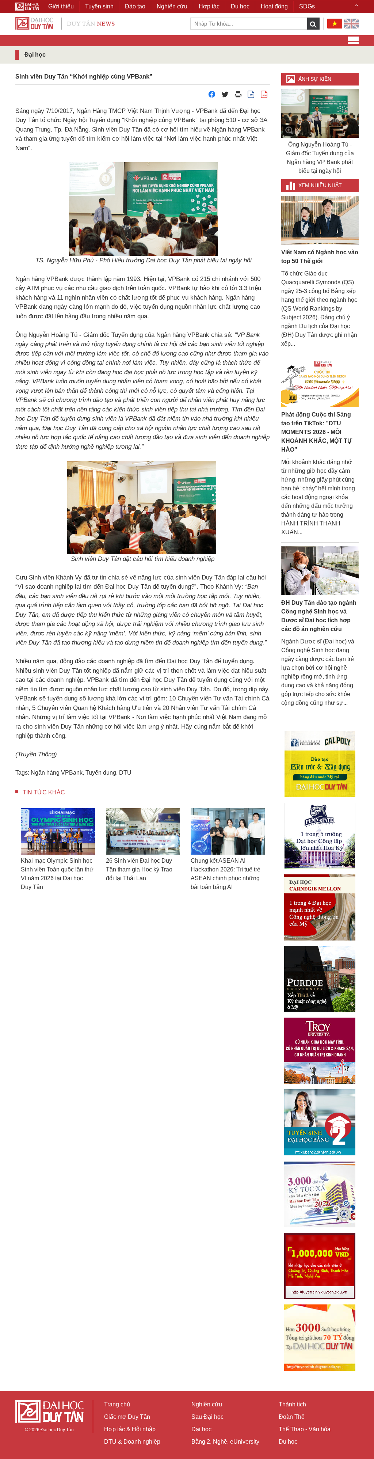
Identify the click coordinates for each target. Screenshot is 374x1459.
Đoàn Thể (292, 1417)
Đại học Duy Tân (57, 1429)
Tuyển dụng (100, 773)
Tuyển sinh (99, 6)
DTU (125, 773)
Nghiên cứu (206, 1404)
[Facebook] (212, 96)
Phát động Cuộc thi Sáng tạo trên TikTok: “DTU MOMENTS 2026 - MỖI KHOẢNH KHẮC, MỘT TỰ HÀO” (316, 432)
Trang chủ (117, 1404)
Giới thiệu (61, 6)
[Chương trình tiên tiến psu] (319, 836)
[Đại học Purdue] (319, 979)
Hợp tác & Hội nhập (130, 1429)
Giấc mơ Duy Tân (127, 1417)
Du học (288, 1442)
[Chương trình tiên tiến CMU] (319, 907)
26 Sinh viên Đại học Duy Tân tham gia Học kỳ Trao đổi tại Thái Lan (139, 869)
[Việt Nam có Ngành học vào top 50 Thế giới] (320, 220)
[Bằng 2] (319, 1122)
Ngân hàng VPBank (57, 773)
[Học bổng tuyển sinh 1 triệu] (319, 1266)
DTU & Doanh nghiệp (132, 1442)
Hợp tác (209, 6)
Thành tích (292, 1404)
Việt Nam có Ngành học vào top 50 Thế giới (319, 256)
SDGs (307, 6)
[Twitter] (225, 96)
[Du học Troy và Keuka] (319, 1051)
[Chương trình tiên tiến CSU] (319, 764)
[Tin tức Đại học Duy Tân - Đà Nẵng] (65, 23)
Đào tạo (135, 6)
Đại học (201, 1429)
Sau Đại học (207, 1417)
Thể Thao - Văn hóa (305, 1429)
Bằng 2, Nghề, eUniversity (225, 1442)
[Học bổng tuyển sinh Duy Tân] (319, 1337)
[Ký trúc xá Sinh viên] (319, 1194)
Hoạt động (274, 6)
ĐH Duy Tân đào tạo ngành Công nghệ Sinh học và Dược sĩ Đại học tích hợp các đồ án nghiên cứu (318, 616)
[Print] (238, 96)
